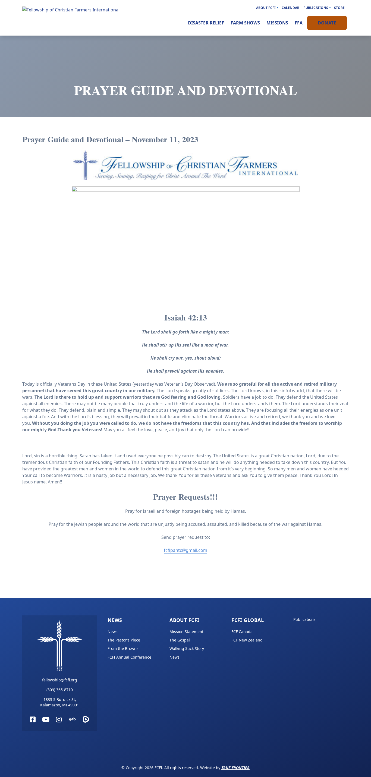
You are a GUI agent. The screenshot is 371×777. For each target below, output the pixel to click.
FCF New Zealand (247, 640)
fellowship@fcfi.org (59, 679)
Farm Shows (245, 23)
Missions (277, 23)
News (115, 620)
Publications (315, 7)
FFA (299, 23)
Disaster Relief (206, 23)
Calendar (290, 7)
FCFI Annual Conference (129, 657)
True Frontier (235, 767)
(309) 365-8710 (59, 689)
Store (339, 7)
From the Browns (123, 648)
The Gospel (179, 640)
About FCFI (266, 7)
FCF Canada (242, 631)
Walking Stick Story (186, 648)
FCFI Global (247, 620)
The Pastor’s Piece (124, 640)
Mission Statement (186, 631)
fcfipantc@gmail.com (185, 550)
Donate (327, 23)
